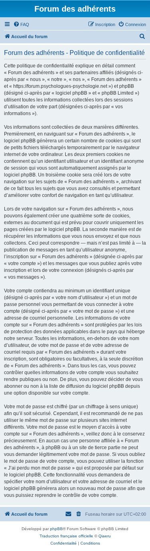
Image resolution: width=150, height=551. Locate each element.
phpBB (56, 529)
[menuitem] (21, 24)
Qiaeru (104, 536)
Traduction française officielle (66, 536)
